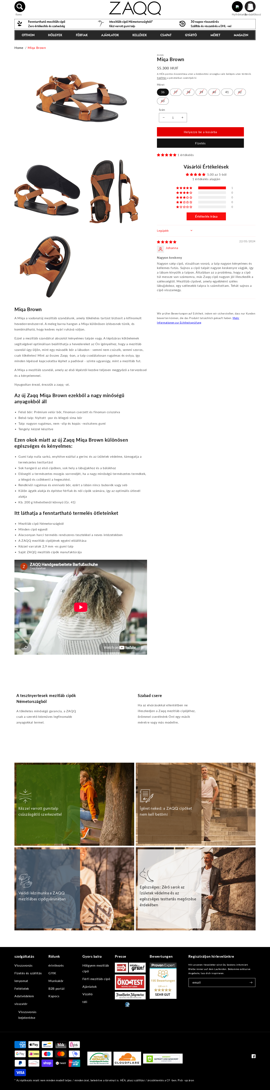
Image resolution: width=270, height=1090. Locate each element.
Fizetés (200, 143)
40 (214, 92)
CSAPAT (166, 35)
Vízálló (87, 994)
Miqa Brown (37, 47)
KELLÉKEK (139, 35)
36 (163, 92)
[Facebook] (254, 1057)
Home (18, 47)
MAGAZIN (241, 35)
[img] (167, 241)
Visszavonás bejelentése (27, 1014)
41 (227, 92)
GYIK (52, 973)
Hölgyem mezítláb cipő (95, 968)
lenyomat (21, 981)
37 (175, 92)
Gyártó (191, 35)
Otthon (28, 35)
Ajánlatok (110, 35)
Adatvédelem (24, 996)
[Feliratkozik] (251, 982)
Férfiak (82, 35)
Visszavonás (23, 965)
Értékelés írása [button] (206, 216)
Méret (215, 35)
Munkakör (56, 981)
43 (163, 100)
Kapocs (53, 996)
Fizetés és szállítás (28, 973)
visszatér (20, 1004)
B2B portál (56, 988)
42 (240, 92)
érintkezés (56, 965)
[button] (20, 6)
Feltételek (21, 988)
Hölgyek (55, 35)
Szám (162, 109)
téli (84, 1002)
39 (201, 92)
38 (188, 92)
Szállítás (161, 77)
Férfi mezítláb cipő (96, 979)
